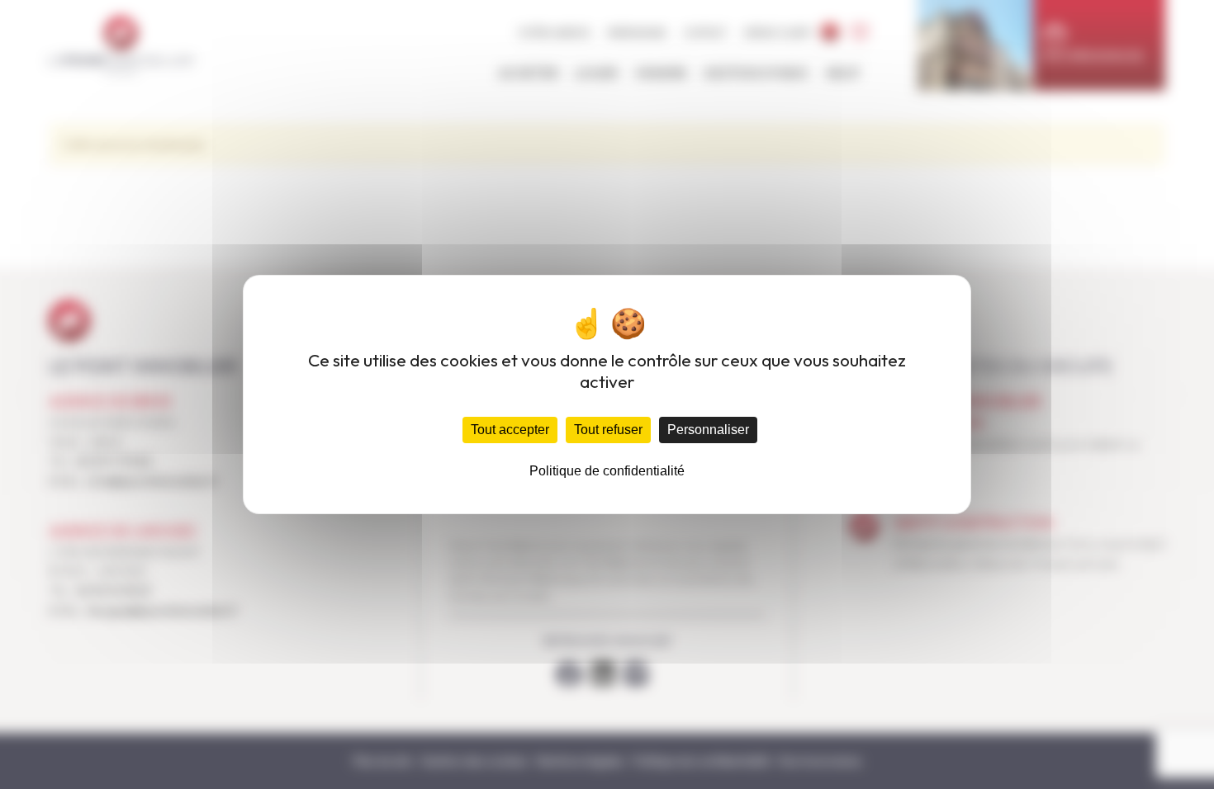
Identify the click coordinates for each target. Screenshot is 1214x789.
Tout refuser (608, 430)
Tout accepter (510, 430)
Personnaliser (708, 430)
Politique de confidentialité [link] (607, 471)
